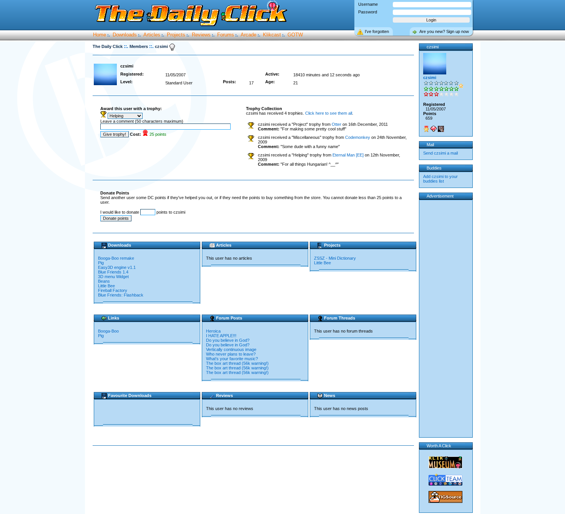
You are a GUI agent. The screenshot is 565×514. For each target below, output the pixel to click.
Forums (225, 35)
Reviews (201, 35)
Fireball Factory (112, 290)
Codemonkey (357, 137)
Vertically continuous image (231, 349)
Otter (336, 124)
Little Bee (106, 285)
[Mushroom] (433, 129)
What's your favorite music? (232, 358)
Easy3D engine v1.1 (117, 267)
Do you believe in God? (227, 340)
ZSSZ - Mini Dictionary (335, 258)
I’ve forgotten (377, 31)
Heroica (213, 331)
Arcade (248, 35)
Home (99, 35)
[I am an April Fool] (441, 129)
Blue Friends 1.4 (113, 272)
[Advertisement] (255, 470)
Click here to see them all (328, 113)
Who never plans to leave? (231, 354)
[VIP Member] (426, 129)
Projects (176, 35)
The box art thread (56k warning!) (237, 363)
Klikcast (272, 35)
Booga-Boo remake (116, 258)
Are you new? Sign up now (444, 31)
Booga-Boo (108, 331)
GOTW (295, 35)
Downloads (125, 35)
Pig (101, 262)
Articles (151, 35)
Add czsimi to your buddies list (440, 178)
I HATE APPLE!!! (221, 335)
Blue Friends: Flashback (120, 295)
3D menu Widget (113, 276)
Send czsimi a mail (440, 153)
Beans (104, 281)
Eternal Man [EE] (348, 155)
